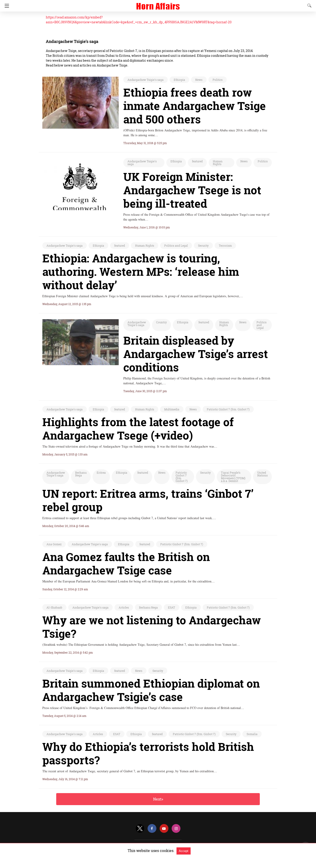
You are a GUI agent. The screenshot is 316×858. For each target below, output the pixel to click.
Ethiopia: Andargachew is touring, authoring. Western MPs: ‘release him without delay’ (140, 271)
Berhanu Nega (81, 474)
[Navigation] (5, 6)
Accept (183, 851)
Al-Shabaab (54, 607)
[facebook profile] (152, 828)
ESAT (171, 607)
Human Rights (218, 162)
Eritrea (101, 472)
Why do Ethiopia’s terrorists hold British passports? (148, 753)
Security (203, 245)
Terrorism (225, 245)
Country (161, 322)
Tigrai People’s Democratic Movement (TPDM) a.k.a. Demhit (233, 477)
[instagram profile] (176, 828)
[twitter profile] (140, 828)
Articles (124, 607)
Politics (218, 80)
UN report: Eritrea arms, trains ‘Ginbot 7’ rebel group (148, 500)
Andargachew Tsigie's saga (145, 80)
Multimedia (171, 409)
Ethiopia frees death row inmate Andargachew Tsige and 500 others (194, 105)
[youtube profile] (164, 828)
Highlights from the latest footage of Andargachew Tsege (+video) (138, 429)
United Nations (262, 474)
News (198, 80)
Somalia (252, 734)
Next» (158, 799)
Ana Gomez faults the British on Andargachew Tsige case (126, 563)
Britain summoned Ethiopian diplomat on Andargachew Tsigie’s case (151, 690)
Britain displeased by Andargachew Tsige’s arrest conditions (195, 353)
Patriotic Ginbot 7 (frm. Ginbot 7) (228, 409)
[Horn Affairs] (158, 4)
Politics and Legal (176, 245)
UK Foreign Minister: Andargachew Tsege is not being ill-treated (192, 190)
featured (197, 161)
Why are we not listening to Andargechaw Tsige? (151, 627)
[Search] (308, 6)
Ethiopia (179, 80)
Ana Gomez (54, 544)
